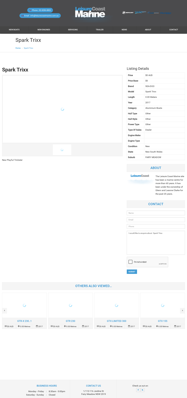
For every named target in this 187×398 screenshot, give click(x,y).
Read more (24, 311)
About (148, 30)
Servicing (73, 30)
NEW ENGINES (44, 30)
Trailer (99, 30)
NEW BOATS (14, 30)
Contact (173, 30)
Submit (131, 272)
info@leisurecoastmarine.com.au (44, 16)
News (124, 30)
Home (18, 48)
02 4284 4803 (45, 10)
